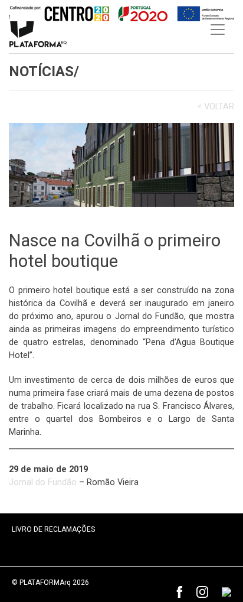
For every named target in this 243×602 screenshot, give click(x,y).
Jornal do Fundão (43, 482)
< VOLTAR (215, 106)
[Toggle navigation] (218, 29)
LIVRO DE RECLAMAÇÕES (53, 529)
